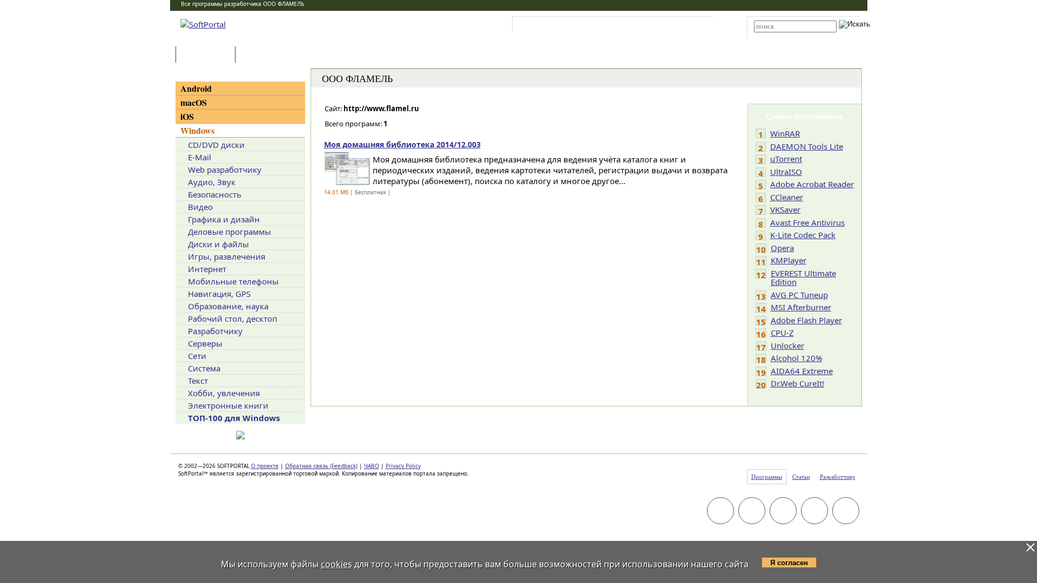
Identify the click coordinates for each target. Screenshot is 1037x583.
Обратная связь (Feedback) (321, 466)
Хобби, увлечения (224, 393)
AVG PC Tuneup (799, 294)
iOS (187, 116)
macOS (193, 102)
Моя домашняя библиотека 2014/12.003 (402, 144)
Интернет (207, 268)
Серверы (205, 343)
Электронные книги (228, 405)
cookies (336, 564)
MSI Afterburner (801, 307)
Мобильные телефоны (233, 281)
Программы (207, 55)
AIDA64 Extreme (802, 370)
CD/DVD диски (216, 144)
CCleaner (786, 197)
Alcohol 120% (796, 357)
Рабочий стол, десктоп (232, 318)
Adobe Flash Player (806, 320)
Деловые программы (229, 231)
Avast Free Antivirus (807, 222)
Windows (197, 130)
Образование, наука (228, 306)
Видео (200, 206)
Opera (782, 247)
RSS (697, 26)
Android (196, 88)
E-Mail (199, 157)
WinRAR (785, 133)
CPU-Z (782, 332)
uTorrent (786, 158)
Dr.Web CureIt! (797, 383)
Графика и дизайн (224, 219)
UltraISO (786, 171)
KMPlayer (788, 260)
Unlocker (787, 345)
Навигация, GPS (219, 293)
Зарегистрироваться (608, 26)
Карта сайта (664, 26)
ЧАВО (371, 466)
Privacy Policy (403, 466)
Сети (197, 355)
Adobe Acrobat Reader (812, 184)
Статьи (261, 55)
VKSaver (785, 209)
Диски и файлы (218, 244)
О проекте (265, 466)
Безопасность (214, 194)
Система (204, 368)
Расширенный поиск (784, 36)
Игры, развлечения (226, 256)
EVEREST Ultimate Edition (803, 278)
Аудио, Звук (211, 182)
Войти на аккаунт (547, 26)
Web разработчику (224, 169)
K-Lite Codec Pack (803, 234)
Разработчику (215, 331)
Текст (198, 380)
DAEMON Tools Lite (806, 146)
